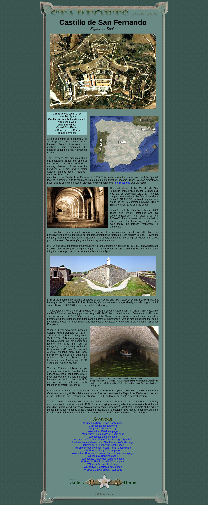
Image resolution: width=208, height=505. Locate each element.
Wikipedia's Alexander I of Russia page (103, 458)
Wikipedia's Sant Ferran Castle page (103, 423)
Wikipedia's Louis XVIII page (102, 464)
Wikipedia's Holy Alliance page (103, 450)
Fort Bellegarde (122, 182)
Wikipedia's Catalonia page (103, 431)
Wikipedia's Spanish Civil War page (103, 469)
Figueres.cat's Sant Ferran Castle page (103, 445)
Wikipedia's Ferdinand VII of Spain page (103, 461)
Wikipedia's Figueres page (102, 428)
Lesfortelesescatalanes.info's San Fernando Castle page (102, 442)
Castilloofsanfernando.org (103, 425)
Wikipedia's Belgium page (103, 436)
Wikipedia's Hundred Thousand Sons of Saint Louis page (103, 453)
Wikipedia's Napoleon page (103, 456)
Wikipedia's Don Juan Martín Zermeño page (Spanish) (103, 439)
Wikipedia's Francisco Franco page (103, 467)
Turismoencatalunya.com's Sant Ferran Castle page (103, 447)
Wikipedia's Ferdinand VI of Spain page (102, 434)
